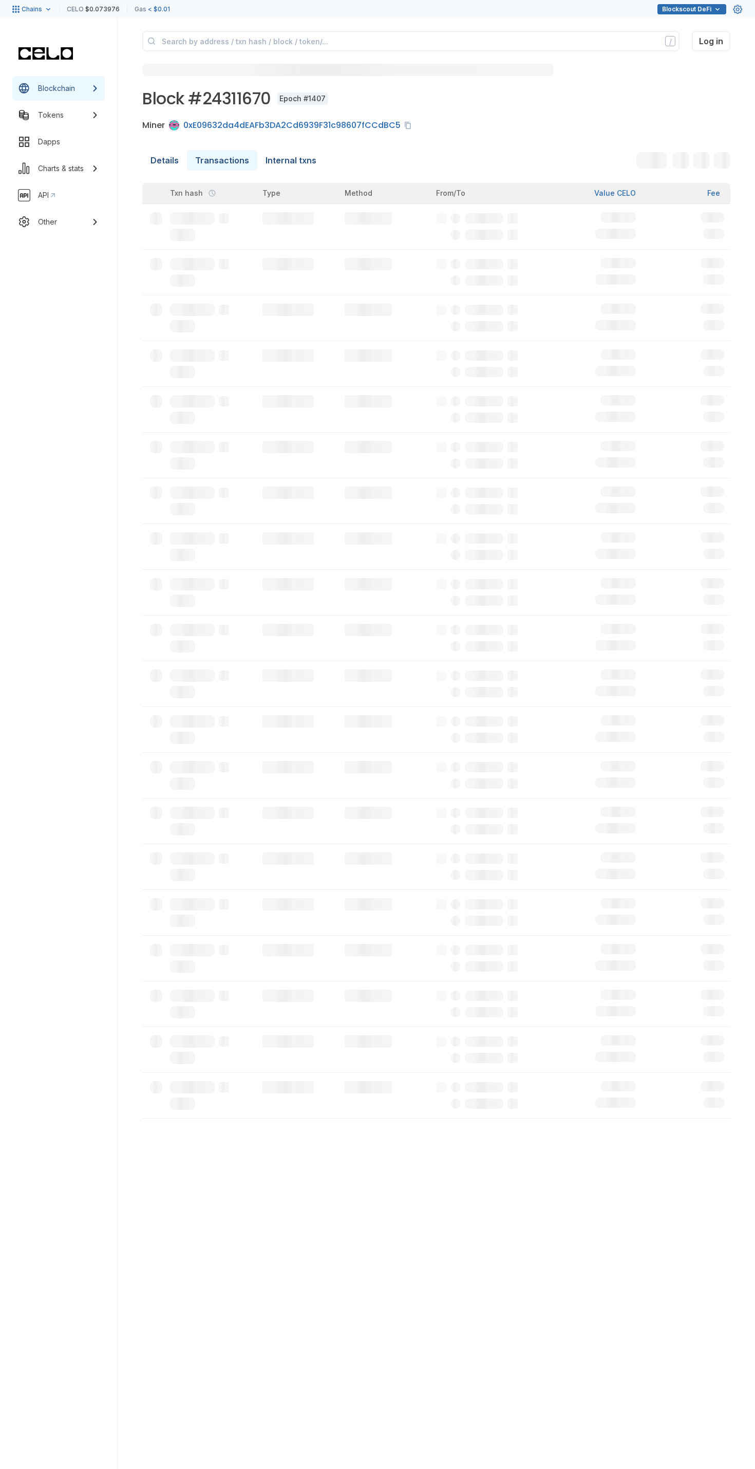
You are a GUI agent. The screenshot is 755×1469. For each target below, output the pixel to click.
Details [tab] (164, 160)
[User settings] (737, 9)
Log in (711, 41)
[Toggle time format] (212, 193)
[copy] (410, 125)
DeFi (686, 9)
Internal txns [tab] (291, 160)
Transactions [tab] (222, 160)
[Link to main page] (45, 53)
